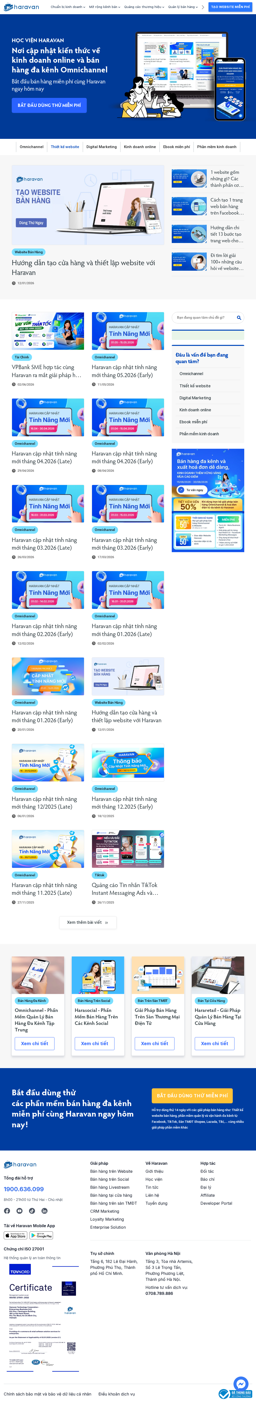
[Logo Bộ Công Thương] (235, 1393)
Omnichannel (32, 147)
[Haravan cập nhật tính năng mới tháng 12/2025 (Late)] (48, 763)
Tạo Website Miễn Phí (230, 7)
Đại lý (205, 1187)
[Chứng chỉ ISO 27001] (43, 1319)
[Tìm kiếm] (240, 317)
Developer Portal (216, 1203)
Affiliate (207, 1195)
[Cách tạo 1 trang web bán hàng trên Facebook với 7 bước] (189, 206)
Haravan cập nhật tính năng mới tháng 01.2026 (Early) (44, 717)
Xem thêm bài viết (85, 922)
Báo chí (207, 1179)
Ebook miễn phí (176, 147)
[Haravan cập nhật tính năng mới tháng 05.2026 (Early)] (128, 331)
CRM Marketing (104, 1211)
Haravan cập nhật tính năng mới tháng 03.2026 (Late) (44, 544)
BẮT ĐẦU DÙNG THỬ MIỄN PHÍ (49, 106)
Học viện (154, 1179)
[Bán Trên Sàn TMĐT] (158, 975)
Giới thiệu (154, 1171)
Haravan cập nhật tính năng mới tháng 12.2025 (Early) (124, 803)
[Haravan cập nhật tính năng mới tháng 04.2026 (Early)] (128, 417)
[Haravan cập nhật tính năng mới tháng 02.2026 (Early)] (48, 590)
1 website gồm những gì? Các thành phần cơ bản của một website (224, 179)
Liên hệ (152, 1195)
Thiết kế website (65, 147)
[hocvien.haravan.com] (21, 7)
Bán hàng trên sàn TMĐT (113, 1203)
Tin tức (152, 1187)
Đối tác (207, 1171)
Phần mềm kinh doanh (216, 147)
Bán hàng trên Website (111, 1171)
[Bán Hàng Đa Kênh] (38, 975)
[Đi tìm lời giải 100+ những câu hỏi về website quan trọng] (189, 261)
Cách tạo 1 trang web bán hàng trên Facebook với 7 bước (226, 207)
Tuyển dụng (157, 1203)
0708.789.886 (159, 1293)
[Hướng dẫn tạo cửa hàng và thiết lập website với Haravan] (88, 205)
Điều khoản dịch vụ (116, 1394)
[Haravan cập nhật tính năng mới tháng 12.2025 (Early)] (128, 763)
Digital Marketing (101, 147)
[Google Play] (41, 1234)
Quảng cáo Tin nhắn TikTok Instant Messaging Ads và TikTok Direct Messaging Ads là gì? (126, 890)
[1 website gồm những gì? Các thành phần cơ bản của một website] (189, 178)
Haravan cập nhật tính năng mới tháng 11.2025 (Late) (44, 889)
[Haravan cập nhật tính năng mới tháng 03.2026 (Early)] (128, 504)
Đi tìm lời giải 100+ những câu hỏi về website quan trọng (226, 262)
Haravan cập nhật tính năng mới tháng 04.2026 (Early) (124, 458)
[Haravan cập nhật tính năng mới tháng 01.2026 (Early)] (48, 676)
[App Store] (15, 1234)
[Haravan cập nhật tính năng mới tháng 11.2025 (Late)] (48, 849)
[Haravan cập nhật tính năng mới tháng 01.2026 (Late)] (128, 590)
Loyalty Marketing (107, 1219)
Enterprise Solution (108, 1227)
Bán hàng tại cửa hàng (111, 1195)
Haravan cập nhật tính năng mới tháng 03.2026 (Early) (124, 544)
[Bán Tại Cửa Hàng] (218, 975)
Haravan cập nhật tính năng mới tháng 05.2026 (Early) (124, 371)
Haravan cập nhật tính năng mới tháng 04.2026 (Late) (44, 458)
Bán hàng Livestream (110, 1187)
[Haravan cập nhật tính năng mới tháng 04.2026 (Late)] (48, 417)
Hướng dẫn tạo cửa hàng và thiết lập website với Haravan (83, 268)
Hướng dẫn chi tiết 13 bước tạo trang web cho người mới (226, 235)
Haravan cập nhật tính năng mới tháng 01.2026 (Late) (124, 630)
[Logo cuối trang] (20, 1164)
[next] (203, 6)
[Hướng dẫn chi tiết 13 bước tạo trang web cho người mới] (189, 234)
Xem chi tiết (34, 1043)
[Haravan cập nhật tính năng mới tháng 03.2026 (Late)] (48, 504)
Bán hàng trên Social (109, 1179)
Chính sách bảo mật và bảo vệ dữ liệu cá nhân (47, 1394)
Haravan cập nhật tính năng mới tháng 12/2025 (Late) (44, 803)
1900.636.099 (24, 1189)
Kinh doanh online (140, 147)
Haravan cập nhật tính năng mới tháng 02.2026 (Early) (44, 630)
